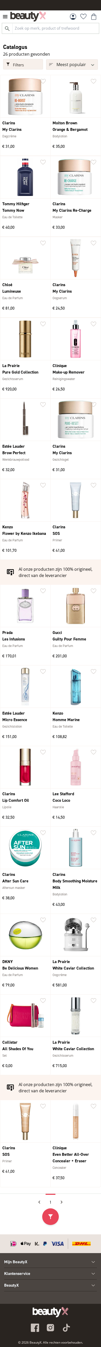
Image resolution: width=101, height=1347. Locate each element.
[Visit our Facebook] (35, 1328)
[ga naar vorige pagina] (39, 1202)
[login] (73, 16)
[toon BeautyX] (93, 1285)
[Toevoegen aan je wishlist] (43, 81)
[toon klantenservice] (93, 1273)
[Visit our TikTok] (66, 1328)
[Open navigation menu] (5, 16)
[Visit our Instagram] (50, 1328)
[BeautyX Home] (28, 16)
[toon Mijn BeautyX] (93, 1262)
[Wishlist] (83, 16)
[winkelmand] (94, 16)
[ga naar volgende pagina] (61, 1202)
